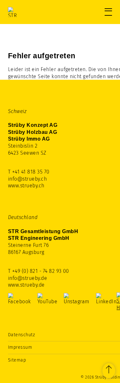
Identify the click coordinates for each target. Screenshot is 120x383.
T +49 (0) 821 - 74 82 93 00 (38, 271)
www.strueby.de (26, 285)
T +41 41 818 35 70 (29, 172)
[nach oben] (108, 370)
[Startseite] (35, 12)
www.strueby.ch (26, 186)
